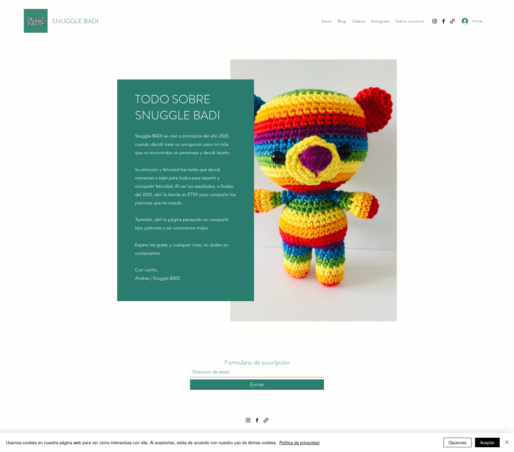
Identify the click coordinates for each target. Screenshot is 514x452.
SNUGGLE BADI (75, 21)
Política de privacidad (299, 442)
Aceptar (487, 442)
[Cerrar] (506, 442)
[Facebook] (443, 21)
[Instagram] (435, 21)
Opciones (457, 442)
